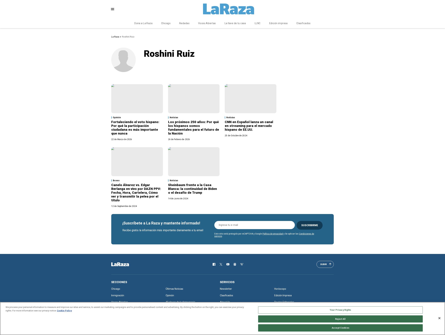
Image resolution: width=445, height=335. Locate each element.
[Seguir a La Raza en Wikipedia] (241, 264)
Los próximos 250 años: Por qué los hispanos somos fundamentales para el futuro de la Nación (193, 127)
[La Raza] (228, 9)
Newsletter (226, 288)
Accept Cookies (340, 327)
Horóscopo (280, 288)
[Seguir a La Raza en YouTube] (227, 264)
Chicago (166, 23)
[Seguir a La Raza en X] (220, 264)
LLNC (258, 23)
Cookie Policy (64, 310)
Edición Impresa (283, 295)
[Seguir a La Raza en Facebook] (214, 264)
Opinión (117, 117)
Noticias (174, 117)
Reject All (340, 319)
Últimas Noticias (174, 288)
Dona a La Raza (143, 23)
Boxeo (116, 180)
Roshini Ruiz (128, 36)
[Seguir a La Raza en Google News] (234, 264)
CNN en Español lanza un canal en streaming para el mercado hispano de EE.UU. (249, 126)
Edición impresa (278, 23)
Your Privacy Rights (340, 310)
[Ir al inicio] (125, 264)
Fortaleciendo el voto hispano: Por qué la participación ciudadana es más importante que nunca (135, 127)
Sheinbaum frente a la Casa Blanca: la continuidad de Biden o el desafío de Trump (192, 189)
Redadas (184, 23)
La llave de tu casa (235, 23)
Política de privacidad (272, 234)
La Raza (115, 36)
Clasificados (303, 23)
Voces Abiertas (207, 23)
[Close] (439, 318)
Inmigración (117, 295)
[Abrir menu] (112, 9)
